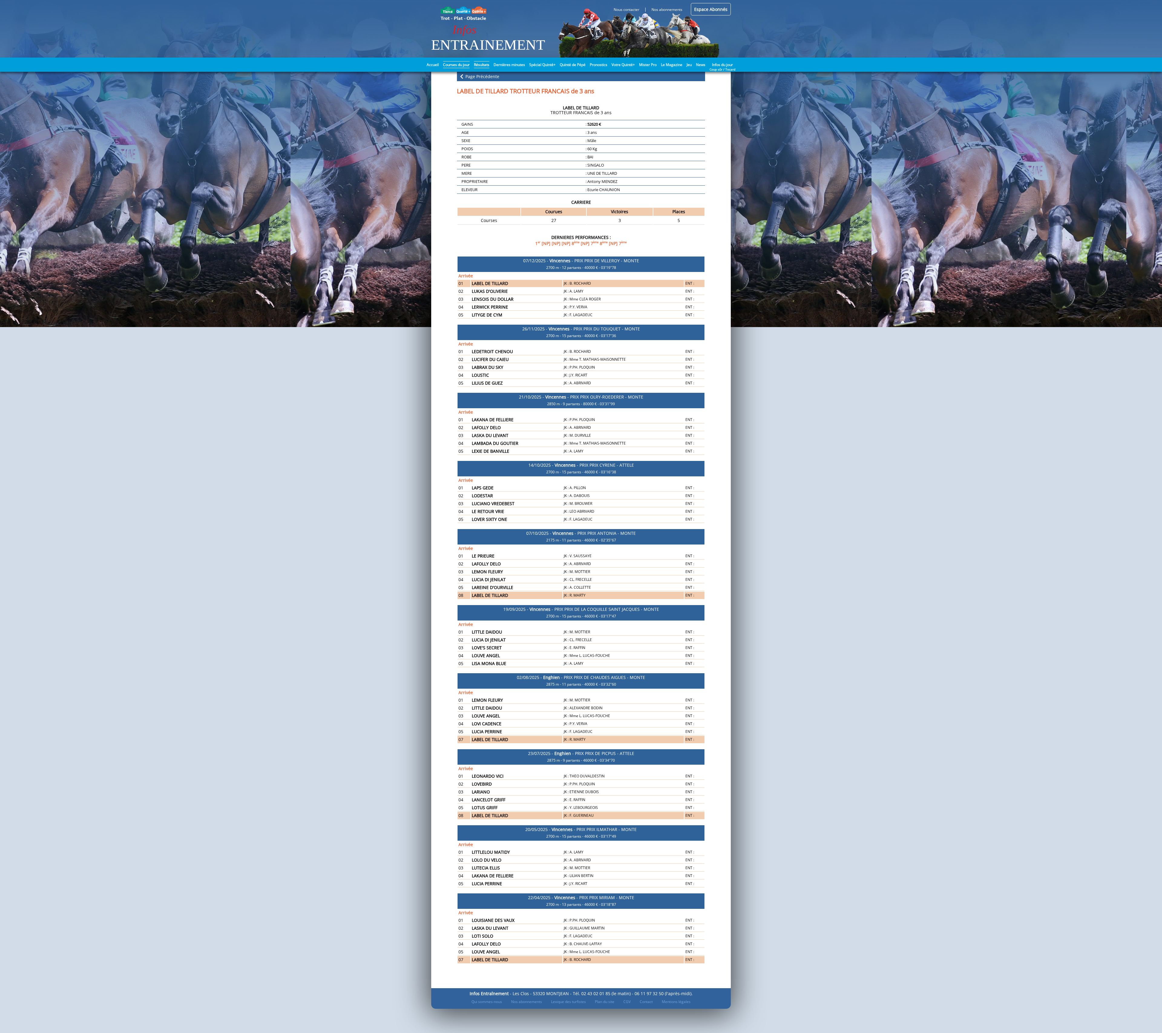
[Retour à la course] (461, 76)
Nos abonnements (526, 1001)
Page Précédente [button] (481, 76)
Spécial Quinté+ (542, 64)
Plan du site (604, 1001)
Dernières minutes (509, 64)
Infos (464, 29)
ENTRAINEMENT (488, 45)
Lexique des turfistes (568, 1001)
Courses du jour (456, 64)
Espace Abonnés (710, 9)
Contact (646, 1001)
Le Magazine (671, 64)
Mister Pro (648, 64)
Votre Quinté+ (623, 64)
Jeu (689, 64)
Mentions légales (676, 1001)
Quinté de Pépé (573, 64)
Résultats (481, 64)
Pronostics (598, 64)
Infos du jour (722, 64)
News (700, 64)
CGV (627, 1001)
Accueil (433, 64)
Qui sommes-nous (486, 1001)
